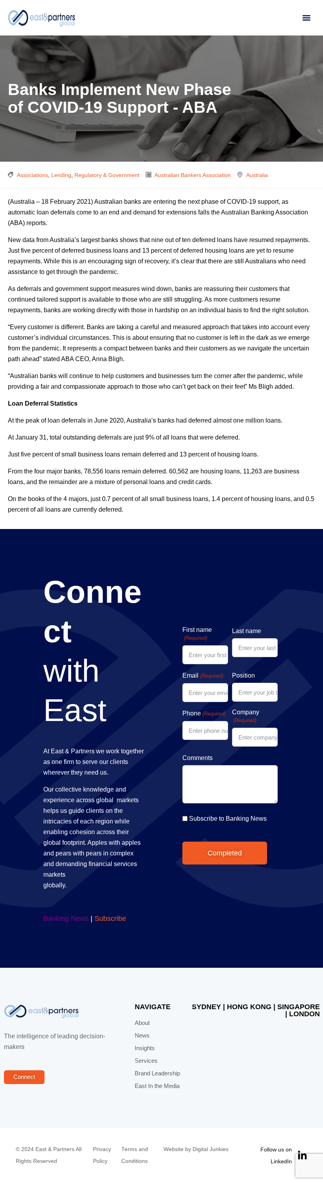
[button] (306, 17)
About (142, 1023)
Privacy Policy (102, 1155)
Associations (32, 175)
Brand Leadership (157, 1073)
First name (197, 633)
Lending (61, 175)
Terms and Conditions (134, 1155)
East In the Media (157, 1086)
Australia (257, 175)
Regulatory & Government (106, 175)
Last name (246, 631)
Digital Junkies (210, 1149)
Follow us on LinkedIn (276, 1155)
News (142, 1035)
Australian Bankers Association (192, 175)
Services (146, 1061)
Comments (197, 758)
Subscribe (110, 918)
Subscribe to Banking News (228, 818)
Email (202, 675)
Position (243, 675)
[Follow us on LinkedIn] (302, 1156)
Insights (145, 1048)
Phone (203, 713)
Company (245, 716)
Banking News (66, 918)
